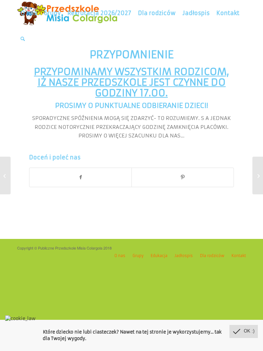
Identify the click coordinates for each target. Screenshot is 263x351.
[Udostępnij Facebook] (80, 177)
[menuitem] (28, 13)
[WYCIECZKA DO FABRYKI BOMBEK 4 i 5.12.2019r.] (5, 175)
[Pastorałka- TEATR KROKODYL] (257, 175)
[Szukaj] (22, 39)
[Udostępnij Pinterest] (183, 177)
